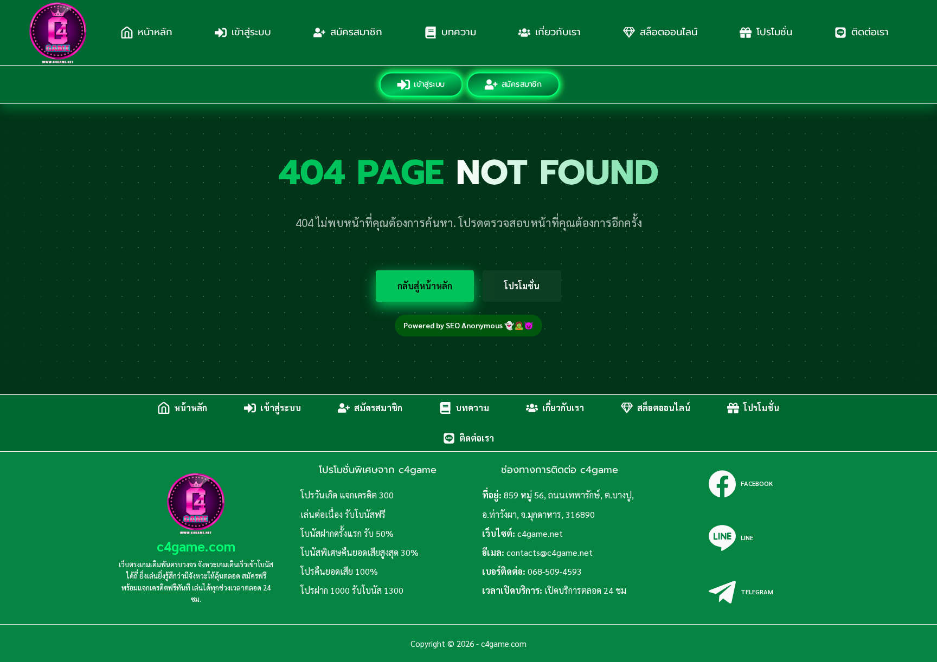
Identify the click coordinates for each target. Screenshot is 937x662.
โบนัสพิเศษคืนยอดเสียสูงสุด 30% (359, 552)
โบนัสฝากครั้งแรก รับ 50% (347, 533)
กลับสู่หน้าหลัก (424, 285)
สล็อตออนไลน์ (668, 32)
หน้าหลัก (155, 32)
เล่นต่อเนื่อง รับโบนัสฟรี (343, 514)
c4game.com (196, 546)
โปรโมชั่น (774, 32)
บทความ (458, 32)
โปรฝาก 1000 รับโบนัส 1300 (351, 590)
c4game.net (540, 533)
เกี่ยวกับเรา (558, 32)
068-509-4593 (555, 571)
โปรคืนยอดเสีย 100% (339, 571)
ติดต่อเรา (870, 32)
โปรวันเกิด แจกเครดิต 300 (347, 495)
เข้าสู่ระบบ (251, 32)
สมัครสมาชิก (356, 32)
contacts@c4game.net (549, 552)
